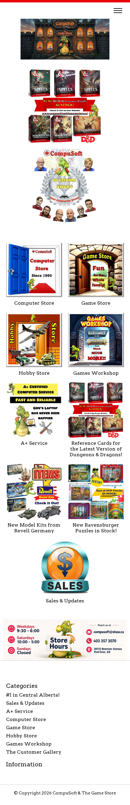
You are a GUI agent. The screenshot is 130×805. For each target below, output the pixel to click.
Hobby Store (34, 373)
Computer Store (34, 303)
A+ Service (34, 443)
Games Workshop (96, 373)
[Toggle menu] (118, 11)
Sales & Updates (65, 601)
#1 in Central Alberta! (33, 695)
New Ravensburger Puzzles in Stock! (96, 528)
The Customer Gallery (33, 752)
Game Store (95, 303)
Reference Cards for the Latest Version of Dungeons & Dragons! (96, 448)
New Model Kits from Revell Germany (34, 528)
